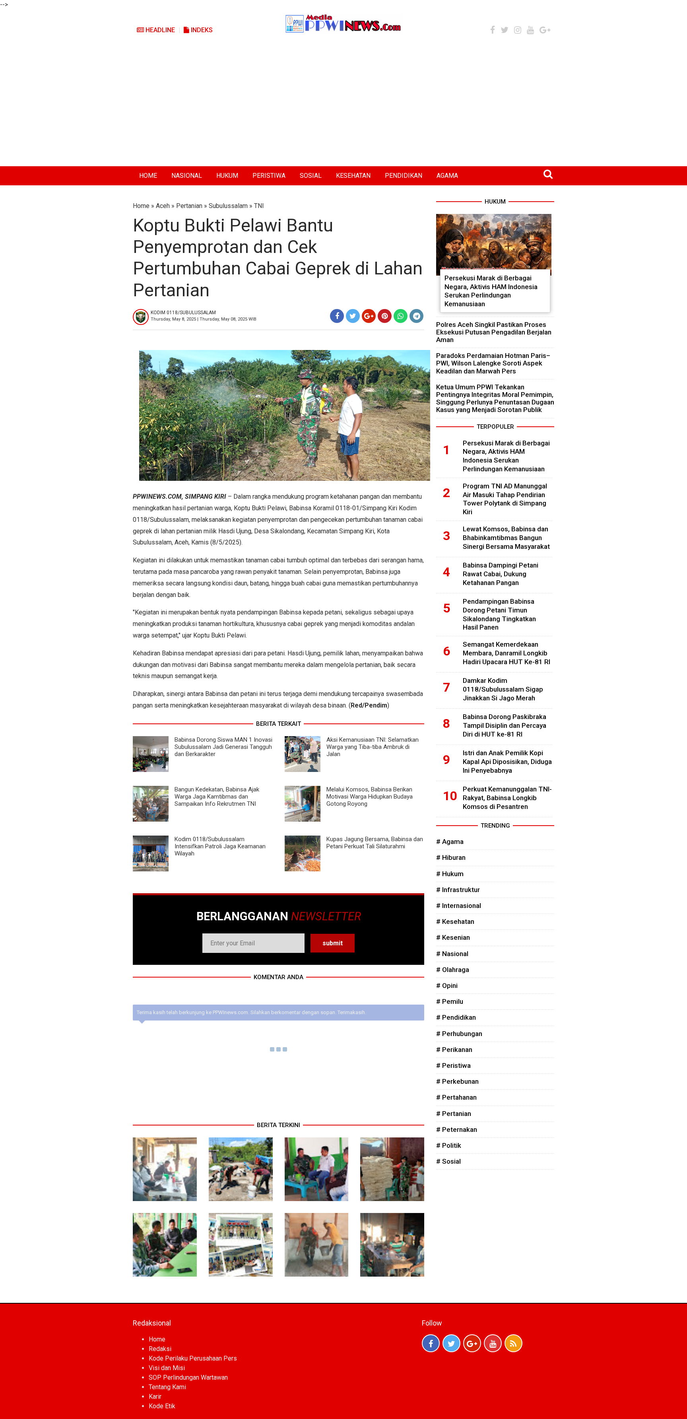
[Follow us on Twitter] (451, 1343)
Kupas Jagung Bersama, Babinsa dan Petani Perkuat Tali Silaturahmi (374, 843)
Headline (159, 30)
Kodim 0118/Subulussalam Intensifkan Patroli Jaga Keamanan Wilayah (220, 846)
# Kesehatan (455, 921)
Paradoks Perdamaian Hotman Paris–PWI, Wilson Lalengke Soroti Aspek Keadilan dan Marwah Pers (493, 363)
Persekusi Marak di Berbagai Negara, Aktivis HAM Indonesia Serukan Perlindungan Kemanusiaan (491, 291)
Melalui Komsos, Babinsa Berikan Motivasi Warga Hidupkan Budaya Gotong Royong (369, 796)
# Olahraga (452, 970)
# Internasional (458, 906)
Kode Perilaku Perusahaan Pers (193, 1358)
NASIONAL (186, 175)
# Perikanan (454, 1050)
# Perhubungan (459, 1034)
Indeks (201, 30)
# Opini (447, 985)
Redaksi (160, 1349)
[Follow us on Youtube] (493, 1343)
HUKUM (227, 175)
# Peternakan (456, 1129)
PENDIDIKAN (403, 175)
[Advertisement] (343, 106)
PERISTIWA (268, 175)
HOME (148, 175)
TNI (259, 206)
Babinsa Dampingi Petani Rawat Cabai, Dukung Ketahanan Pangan (500, 574)
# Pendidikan (456, 1017)
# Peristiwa (453, 1065)
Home (141, 206)
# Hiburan (451, 857)
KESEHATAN (353, 175)
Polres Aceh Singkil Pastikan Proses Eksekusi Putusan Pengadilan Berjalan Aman (493, 332)
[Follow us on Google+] (472, 1343)
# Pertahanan (456, 1097)
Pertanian (189, 206)
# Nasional (452, 954)
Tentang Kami (167, 1387)
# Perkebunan (457, 1081)
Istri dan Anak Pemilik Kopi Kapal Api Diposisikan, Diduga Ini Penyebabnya (507, 761)
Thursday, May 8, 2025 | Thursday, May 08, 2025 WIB (203, 319)
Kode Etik (162, 1406)
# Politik (448, 1145)
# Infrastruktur (458, 890)
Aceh (163, 206)
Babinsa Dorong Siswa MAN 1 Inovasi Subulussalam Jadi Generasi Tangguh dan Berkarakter (223, 747)
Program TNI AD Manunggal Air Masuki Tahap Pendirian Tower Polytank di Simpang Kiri (505, 499)
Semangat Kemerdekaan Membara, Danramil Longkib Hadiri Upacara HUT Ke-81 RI (506, 653)
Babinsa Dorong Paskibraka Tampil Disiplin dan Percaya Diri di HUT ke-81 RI (504, 725)
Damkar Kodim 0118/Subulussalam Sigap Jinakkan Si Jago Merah (503, 689)
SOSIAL (311, 175)
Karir (155, 1396)
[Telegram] (416, 316)
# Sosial (448, 1161)
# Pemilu (449, 1001)
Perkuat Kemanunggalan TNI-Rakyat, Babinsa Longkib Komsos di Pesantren (507, 798)
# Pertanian (453, 1114)
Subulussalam (228, 206)
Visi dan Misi (167, 1368)
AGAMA (447, 175)
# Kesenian (453, 937)
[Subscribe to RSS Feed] (513, 1343)
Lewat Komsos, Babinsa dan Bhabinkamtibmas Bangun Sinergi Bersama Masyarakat (506, 537)
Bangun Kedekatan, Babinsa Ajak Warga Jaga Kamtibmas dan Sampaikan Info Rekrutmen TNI (217, 796)
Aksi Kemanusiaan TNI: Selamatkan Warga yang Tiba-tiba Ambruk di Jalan (372, 747)
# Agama (450, 842)
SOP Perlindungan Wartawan (188, 1377)
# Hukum (450, 874)
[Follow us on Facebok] (431, 1343)
